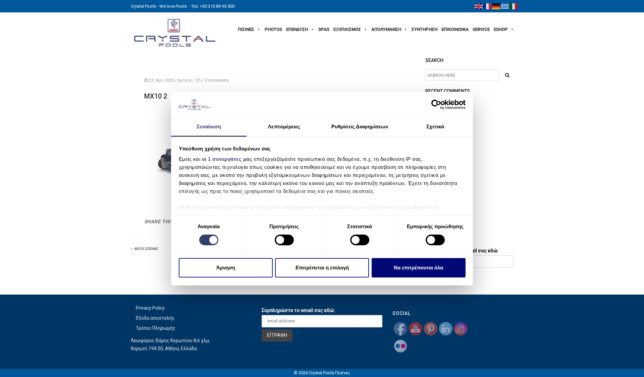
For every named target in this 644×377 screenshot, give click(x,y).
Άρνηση (225, 267)
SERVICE (481, 29)
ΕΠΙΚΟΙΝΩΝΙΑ (455, 29)
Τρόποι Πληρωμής (155, 328)
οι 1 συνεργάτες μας (227, 159)
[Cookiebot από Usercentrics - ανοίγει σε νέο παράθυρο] (436, 105)
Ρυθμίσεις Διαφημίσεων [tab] (359, 126)
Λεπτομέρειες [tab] (284, 126)
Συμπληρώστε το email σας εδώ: (298, 310)
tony (187, 80)
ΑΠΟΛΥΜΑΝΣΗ (386, 29)
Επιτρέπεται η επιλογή (322, 267)
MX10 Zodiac (146, 249)
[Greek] (505, 6)
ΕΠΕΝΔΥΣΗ (297, 29)
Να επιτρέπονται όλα (418, 267)
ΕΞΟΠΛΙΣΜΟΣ (347, 29)
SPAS (323, 29)
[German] (496, 6)
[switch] (284, 240)
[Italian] (513, 6)
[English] (479, 6)
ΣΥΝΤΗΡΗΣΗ (424, 29)
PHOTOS (273, 29)
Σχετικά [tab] (435, 126)
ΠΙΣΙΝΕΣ (246, 29)
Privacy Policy (150, 308)
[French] (487, 6)
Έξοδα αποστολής (155, 318)
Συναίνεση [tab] (209, 126)
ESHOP (501, 29)
